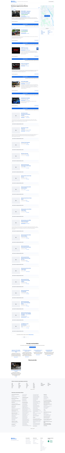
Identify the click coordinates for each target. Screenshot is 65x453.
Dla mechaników (51, 1)
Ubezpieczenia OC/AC (35, 443)
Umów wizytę (36, 21)
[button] (43, 447)
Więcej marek (32, 389)
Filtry (12, 7)
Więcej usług (32, 428)
